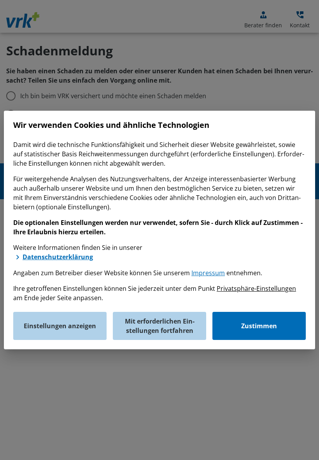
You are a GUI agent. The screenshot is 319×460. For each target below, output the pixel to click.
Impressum (208, 273)
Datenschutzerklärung (58, 257)
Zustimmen (259, 326)
